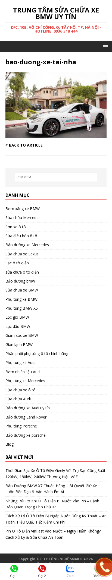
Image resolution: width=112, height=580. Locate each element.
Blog (9, 444)
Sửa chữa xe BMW (21, 290)
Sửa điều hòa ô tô (21, 235)
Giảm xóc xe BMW (21, 335)
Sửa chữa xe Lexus (22, 253)
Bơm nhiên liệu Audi (23, 371)
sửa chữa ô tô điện (22, 272)
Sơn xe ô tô (15, 226)
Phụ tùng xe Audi (20, 362)
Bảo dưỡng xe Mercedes (27, 244)
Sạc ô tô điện (17, 262)
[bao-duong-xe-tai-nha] (56, 134)
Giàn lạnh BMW (19, 344)
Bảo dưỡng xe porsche (25, 435)
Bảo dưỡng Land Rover (25, 417)
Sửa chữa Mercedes (23, 217)
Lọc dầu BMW (17, 326)
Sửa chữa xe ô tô (20, 389)
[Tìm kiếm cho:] (56, 177)
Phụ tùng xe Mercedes (25, 380)
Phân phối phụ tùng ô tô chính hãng (36, 353)
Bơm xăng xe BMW (22, 208)
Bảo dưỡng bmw (20, 281)
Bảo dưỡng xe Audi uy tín (27, 407)
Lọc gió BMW (17, 317)
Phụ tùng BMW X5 (21, 308)
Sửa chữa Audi (18, 398)
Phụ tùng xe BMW (21, 299)
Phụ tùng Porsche (21, 426)
